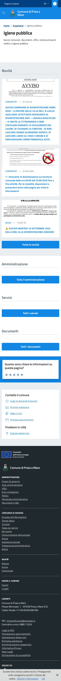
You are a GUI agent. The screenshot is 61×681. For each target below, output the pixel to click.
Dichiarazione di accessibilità (16, 655)
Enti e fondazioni (10, 492)
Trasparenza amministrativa (16, 545)
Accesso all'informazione (14, 517)
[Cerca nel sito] (53, 13)
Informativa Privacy (11, 648)
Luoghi (5, 588)
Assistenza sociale (11, 542)
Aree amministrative (12, 485)
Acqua (5, 538)
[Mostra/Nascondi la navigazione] (3, 13)
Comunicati (11, 101)
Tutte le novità (30, 245)
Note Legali (7, 651)
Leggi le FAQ (8, 630)
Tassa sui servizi (10, 528)
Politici (5, 495)
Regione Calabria (11, 3)
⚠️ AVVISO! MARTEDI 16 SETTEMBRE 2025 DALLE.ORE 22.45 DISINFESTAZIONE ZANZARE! (29, 230)
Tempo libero (8, 520)
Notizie (5, 563)
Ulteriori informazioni (27, 678)
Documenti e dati (10, 503)
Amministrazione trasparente (16, 644)
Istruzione (7, 531)
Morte (5, 549)
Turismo (6, 524)
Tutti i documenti (30, 347)
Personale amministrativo (15, 499)
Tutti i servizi (30, 313)
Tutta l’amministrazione (30, 280)
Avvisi (8, 222)
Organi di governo (11, 481)
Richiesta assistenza (12, 641)
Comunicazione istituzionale (16, 535)
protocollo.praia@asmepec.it (21, 621)
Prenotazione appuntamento (16, 634)
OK (43, 678)
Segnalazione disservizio (14, 637)
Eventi (5, 585)
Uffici (4, 488)
